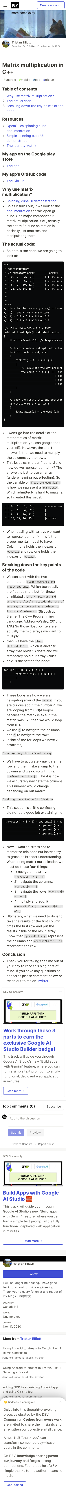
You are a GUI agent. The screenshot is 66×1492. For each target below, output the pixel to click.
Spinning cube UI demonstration (32, 201)
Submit (16, 1132)
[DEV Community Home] (14, 5)
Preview (35, 1132)
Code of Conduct (22, 1144)
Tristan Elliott (21, 42)
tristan (48, 79)
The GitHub (15, 181)
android (10, 79)
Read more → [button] (15, 1091)
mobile (24, 79)
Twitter (42, 981)
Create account (51, 5)
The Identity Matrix (21, 146)
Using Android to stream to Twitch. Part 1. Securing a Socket (31, 1372)
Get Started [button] (15, 1485)
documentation (18, 211)
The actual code (19, 101)
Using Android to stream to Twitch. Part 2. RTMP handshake (32, 1352)
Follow (33, 1274)
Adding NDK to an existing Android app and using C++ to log (30, 1391)
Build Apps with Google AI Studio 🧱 (31, 1196)
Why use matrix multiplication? (30, 96)
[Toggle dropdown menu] (60, 992)
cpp (36, 79)
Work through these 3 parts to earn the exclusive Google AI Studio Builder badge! (29, 1040)
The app (13, 166)
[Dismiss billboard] (60, 1402)
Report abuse (46, 1144)
